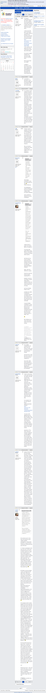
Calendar (21, 7)
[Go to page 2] (32, 14)
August (7, 60)
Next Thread (28, 10)
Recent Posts (36, 10)
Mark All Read (8, 690)
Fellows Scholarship (4, 32)
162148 (31, 156)
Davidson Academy (4, 34)
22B (20, 88)
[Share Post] (28, 16)
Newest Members (4, 54)
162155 (31, 342)
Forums (16, 7)
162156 (31, 372)
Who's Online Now (4, 47)
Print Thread (18, 12)
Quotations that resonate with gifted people (38, 21)
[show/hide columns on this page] (45, 7)
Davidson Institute (6, 24)
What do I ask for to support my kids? (39, 16)
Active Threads (26, 7)
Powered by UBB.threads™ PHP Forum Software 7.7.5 (23, 692)
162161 (31, 450)
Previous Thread (19, 10)
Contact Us (27, 690)
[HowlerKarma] (16, 207)
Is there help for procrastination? (37, 13)
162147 (31, 126)
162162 (31, 508)
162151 (31, 201)
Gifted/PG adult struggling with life (39, 25)
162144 (31, 16)
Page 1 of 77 (19, 14)
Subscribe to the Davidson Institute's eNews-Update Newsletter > (6, 40)
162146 (31, 88)
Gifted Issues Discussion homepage (39, 690)
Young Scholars (4, 33)
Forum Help (31, 690)
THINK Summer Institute (5, 36)
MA (15, 167)
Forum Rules (3, 690)
